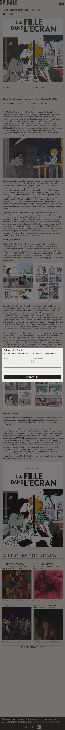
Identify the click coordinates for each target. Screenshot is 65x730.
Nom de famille (38, 358)
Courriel (6, 366)
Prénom (6, 358)
